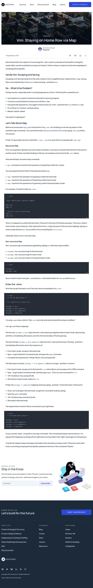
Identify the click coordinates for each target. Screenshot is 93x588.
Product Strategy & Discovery (13, 529)
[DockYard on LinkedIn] (16, 569)
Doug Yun (46, 50)
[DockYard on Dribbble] (21, 569)
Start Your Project (76, 512)
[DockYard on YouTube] (2, 569)
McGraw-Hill (70, 534)
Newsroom (43, 546)
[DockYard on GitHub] (25, 569)
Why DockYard (43, 4)
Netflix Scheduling (72, 542)
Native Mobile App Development (13, 542)
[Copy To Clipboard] (85, 55)
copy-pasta (27, 127)
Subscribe (45, 483)
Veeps (67, 529)
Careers (42, 542)
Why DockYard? (7, 550)
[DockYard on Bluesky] (11, 569)
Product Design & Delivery (11, 534)
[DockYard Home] (8, 559)
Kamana (68, 538)
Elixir (3, 546)
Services (22, 4)
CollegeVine (70, 546)
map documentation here (53, 130)
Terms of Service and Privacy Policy (11, 578)
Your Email (6, 483)
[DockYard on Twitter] (7, 569)
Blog (54, 4)
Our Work (70, 525)
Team (41, 538)
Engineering (46, 36)
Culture (62, 4)
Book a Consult (80, 4)
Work (32, 4)
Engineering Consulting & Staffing (14, 538)
